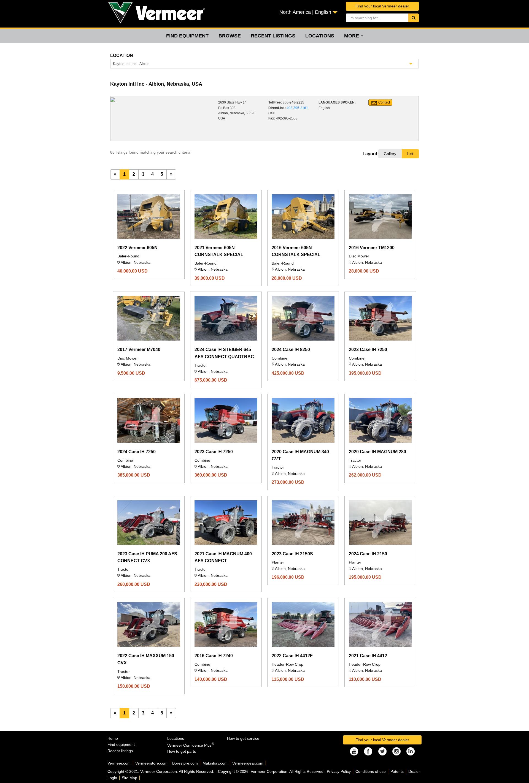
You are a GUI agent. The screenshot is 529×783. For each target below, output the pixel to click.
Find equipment (187, 36)
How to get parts (181, 751)
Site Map (129, 778)
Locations (319, 36)
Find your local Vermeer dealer (382, 6)
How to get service (243, 738)
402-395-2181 (297, 108)
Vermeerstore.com (151, 763)
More (352, 36)
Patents (397, 771)
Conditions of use (370, 771)
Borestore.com (185, 763)
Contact (384, 102)
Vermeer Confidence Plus (190, 745)
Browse (229, 36)
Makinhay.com (215, 763)
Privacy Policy (339, 771)
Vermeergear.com (247, 763)
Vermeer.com (119, 763)
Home (112, 738)
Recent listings (273, 36)
